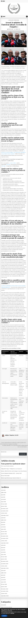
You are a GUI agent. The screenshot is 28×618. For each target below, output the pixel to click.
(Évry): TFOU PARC (5, 475)
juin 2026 (3, 494)
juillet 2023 (3, 572)
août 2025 (3, 517)
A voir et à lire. (13, 163)
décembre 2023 (4, 561)
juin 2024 (3, 547)
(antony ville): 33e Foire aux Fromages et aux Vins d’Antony (14, 471)
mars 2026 (3, 501)
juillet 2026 (3, 492)
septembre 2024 (4, 543)
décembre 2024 (4, 536)
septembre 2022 (4, 595)
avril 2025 (3, 526)
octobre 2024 (4, 540)
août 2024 (3, 545)
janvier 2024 (4, 559)
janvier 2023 (4, 586)
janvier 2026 (4, 506)
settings (12, 613)
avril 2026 (3, 499)
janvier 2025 (4, 533)
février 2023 (4, 584)
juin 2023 (3, 575)
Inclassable (3, 604)
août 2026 (3, 490)
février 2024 (4, 556)
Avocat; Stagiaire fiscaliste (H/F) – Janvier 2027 (11, 473)
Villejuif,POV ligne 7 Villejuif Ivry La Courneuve (11, 468)
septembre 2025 (4, 515)
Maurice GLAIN (10, 29)
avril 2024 (3, 552)
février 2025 (4, 531)
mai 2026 (3, 497)
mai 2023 (3, 577)
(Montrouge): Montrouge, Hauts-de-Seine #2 (11, 477)
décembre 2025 (4, 508)
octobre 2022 (4, 593)
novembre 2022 (4, 591)
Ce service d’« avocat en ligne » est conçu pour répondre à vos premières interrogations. (13, 152)
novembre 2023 (4, 563)
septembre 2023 (4, 568)
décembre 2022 (4, 588)
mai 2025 (3, 524)
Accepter (4, 615)
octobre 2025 (4, 513)
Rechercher (3, 451)
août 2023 (3, 570)
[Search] (27, 16)
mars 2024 (3, 554)
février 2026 (4, 503)
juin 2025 (3, 522)
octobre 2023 (4, 566)
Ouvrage (8, 164)
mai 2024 (3, 549)
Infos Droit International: (14, 20)
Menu (3, 1)
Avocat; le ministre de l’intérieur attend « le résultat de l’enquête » (14, 24)
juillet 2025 (3, 520)
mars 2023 (3, 582)
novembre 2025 (4, 510)
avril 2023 (3, 579)
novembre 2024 (4, 538)
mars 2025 (3, 529)
